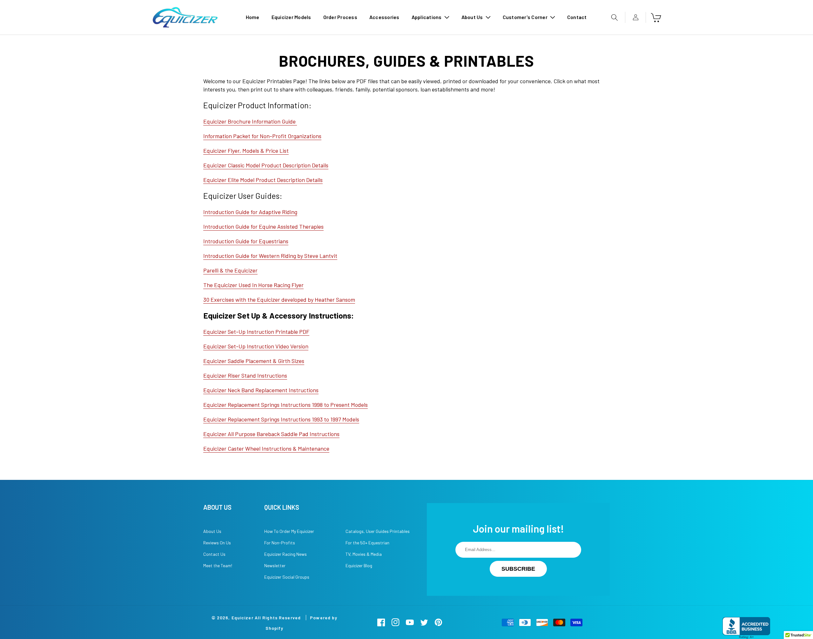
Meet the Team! (217, 565)
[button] (430, 17)
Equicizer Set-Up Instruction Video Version (255, 346)
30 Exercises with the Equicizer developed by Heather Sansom (279, 299)
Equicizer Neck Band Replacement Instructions (261, 390)
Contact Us (214, 554)
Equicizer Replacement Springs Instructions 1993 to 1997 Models (281, 419)
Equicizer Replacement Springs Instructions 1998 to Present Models (285, 404)
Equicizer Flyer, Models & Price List (246, 150)
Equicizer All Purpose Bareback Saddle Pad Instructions (271, 433)
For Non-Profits (279, 542)
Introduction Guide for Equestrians (245, 241)
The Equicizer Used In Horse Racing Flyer (253, 284)
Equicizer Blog (359, 565)
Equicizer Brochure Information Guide (250, 121)
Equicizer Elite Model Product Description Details (263, 179)
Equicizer (242, 617)
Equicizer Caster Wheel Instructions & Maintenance (266, 448)
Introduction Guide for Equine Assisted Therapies (263, 226)
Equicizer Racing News (285, 554)
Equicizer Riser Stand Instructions (245, 375)
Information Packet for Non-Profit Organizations (262, 135)
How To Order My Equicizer (289, 531)
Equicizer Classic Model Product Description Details (265, 165)
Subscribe (518, 569)
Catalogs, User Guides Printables (378, 531)
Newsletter (275, 565)
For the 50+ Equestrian (367, 542)
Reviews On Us (217, 542)
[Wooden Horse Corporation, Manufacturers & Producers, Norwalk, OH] (746, 628)
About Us (212, 531)
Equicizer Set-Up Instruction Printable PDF (256, 331)
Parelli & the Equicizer (230, 270)
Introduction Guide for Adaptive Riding (250, 211)
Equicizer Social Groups (286, 577)
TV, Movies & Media (364, 554)
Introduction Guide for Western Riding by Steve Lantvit (270, 255)
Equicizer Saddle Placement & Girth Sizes (253, 360)
